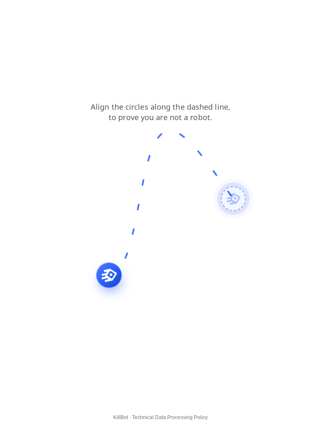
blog (11, 12)
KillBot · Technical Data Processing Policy (160, 417)
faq (31, 12)
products (57, 12)
